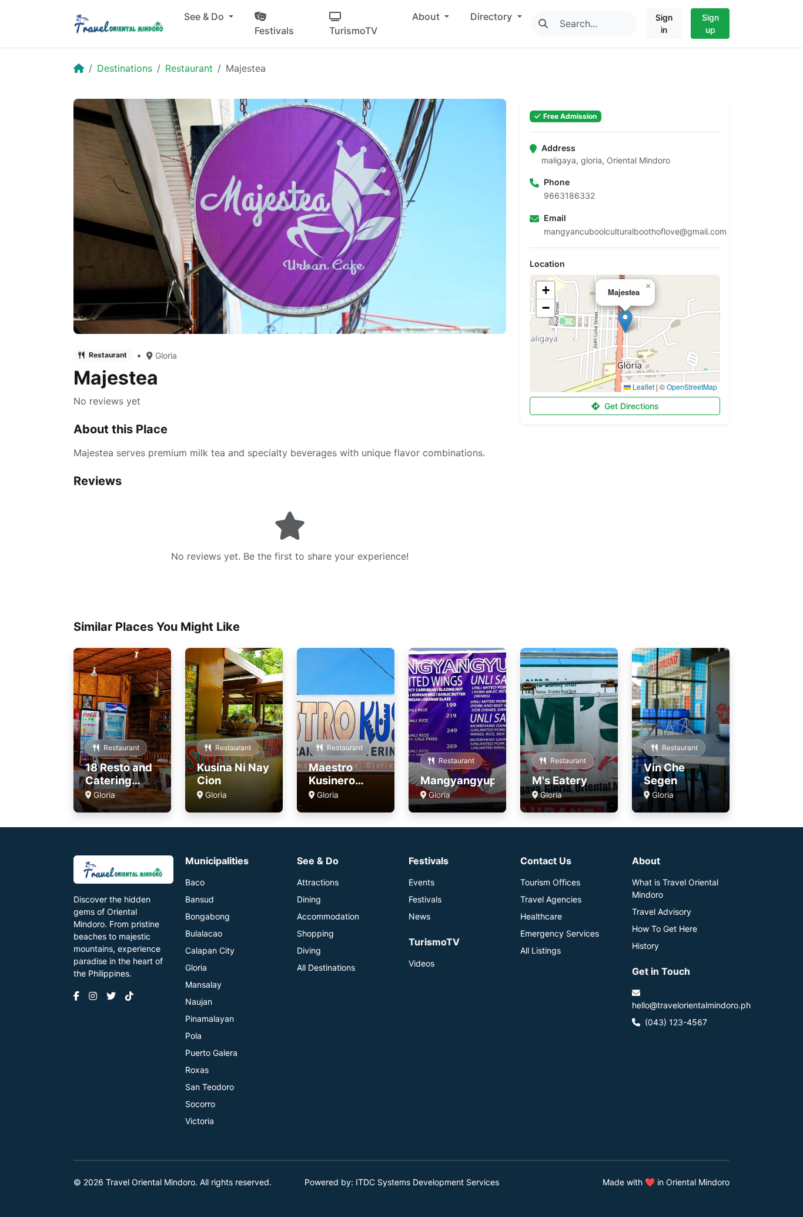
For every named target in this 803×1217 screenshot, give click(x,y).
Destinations (124, 68)
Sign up (710, 23)
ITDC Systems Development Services (427, 1182)
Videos (421, 963)
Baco (195, 882)
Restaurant (189, 68)
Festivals (274, 30)
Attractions (318, 882)
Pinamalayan (209, 1019)
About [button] (427, 16)
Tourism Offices (550, 882)
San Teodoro (209, 1087)
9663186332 (569, 195)
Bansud (199, 899)
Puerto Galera (211, 1053)
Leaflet (642, 387)
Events (421, 882)
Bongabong (207, 916)
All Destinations (326, 967)
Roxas (197, 1070)
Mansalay (203, 984)
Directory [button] (492, 16)
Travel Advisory (661, 912)
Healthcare (541, 916)
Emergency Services (559, 933)
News (419, 916)
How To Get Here (664, 929)
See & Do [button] (205, 16)
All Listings (540, 950)
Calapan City (210, 950)
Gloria (166, 355)
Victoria (199, 1121)
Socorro (200, 1104)
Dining (309, 899)
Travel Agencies (550, 899)
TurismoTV (353, 30)
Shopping (315, 933)
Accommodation (328, 916)
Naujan (198, 1002)
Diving (309, 950)
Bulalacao (203, 933)
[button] (625, 321)
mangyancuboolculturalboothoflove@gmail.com (635, 231)
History (645, 946)
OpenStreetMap (692, 387)
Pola (193, 1036)
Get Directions (631, 406)
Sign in (663, 23)
